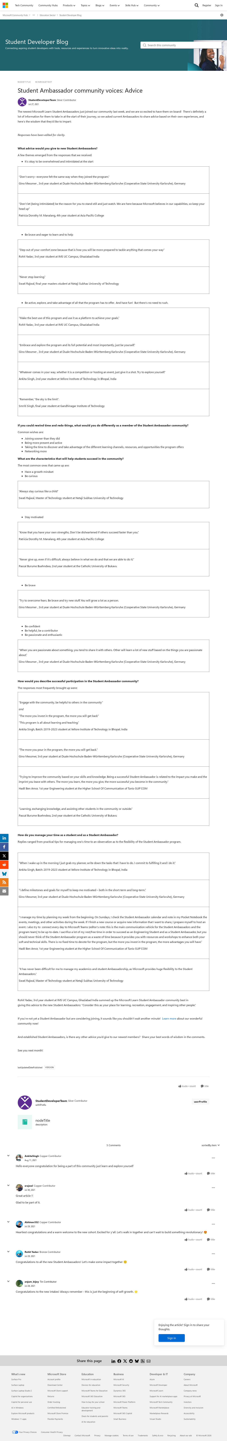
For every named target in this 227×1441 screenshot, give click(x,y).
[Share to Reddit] (131, 1360)
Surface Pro (16, 1379)
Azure (152, 1379)
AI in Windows (17, 1407)
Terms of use (128, 1435)
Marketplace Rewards (159, 1413)
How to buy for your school (93, 1402)
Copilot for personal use (21, 1402)
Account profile (54, 1379)
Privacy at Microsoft (192, 1396)
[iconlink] (25, 1122)
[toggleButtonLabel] (221, 15)
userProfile (200, 1101)
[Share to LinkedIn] (113, 1360)
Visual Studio (155, 1419)
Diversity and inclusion (193, 1407)
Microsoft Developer (158, 1385)
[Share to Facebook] (119, 1360)
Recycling (171, 1435)
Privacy (97, 1435)
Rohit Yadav (32, 1252)
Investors (188, 1402)
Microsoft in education (91, 1379)
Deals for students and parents (95, 1416)
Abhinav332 (32, 1222)
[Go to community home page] (5, 5)
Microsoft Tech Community (161, 1402)
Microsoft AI (119, 1379)
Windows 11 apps (18, 1419)
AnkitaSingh (32, 1156)
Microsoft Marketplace (159, 1407)
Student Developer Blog (70, 15)
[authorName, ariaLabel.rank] (22, 102)
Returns (51, 1396)
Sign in (171, 1338)
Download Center (55, 1385)
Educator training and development (91, 1409)
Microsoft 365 (119, 1396)
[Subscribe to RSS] (143, 1360)
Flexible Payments (55, 1419)
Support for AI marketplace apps (163, 1396)
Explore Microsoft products (22, 1413)
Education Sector (48, 15)
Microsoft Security (121, 1385)
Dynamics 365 (120, 1390)
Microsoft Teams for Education (94, 1390)
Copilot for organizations (22, 1396)
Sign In (219, 5)
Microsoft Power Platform (124, 1402)
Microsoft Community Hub (15, 15)
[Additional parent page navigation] (34, 15)
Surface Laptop (17, 1385)
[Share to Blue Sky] (137, 1360)
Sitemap (66, 1435)
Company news (190, 1390)
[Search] (197, 5)
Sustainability (189, 1419)
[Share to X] (125, 1360)
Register (207, 5)
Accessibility (189, 1413)
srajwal (29, 1185)
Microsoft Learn (156, 1390)
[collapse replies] (8, 1156)
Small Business (120, 1419)
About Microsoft (191, 1385)
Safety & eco (157, 1435)
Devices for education (91, 1385)
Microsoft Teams (121, 1407)
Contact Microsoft (82, 1435)
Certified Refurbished (57, 1407)
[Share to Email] (148, 1360)
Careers (187, 1379)
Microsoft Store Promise (58, 1413)
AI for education (88, 1421)
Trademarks (143, 1435)
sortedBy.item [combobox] (209, 1145)
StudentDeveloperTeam (42, 100)
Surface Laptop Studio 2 (21, 1390)
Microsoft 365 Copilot (123, 1413)
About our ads (186, 1435)
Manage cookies (112, 1435)
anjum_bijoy (32, 1281)
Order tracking (54, 1402)
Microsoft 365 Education (92, 1396)
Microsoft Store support (58, 1390)
